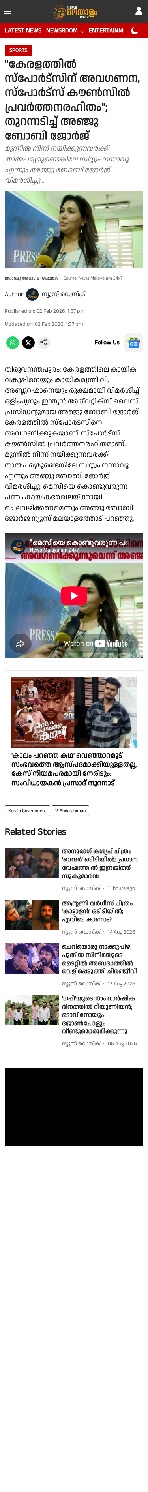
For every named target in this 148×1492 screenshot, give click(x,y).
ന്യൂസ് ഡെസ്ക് (63, 294)
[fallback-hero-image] (32, 863)
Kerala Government (27, 810)
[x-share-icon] (28, 347)
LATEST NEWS (23, 30)
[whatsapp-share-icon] (12, 347)
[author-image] (32, 294)
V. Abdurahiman (70, 810)
